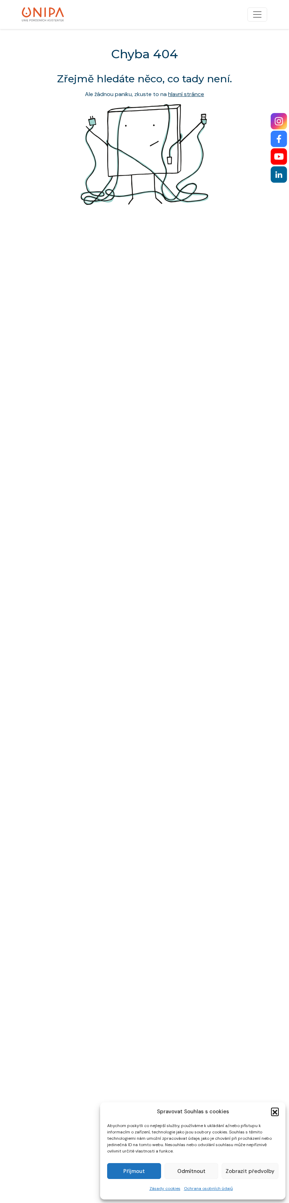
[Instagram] (279, 121)
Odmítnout (191, 1171)
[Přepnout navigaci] (257, 14)
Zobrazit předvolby (250, 1171)
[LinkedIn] (279, 174)
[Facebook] (279, 139)
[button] (274, 1111)
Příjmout (134, 1171)
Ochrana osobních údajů (208, 1188)
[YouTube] (279, 156)
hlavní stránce (186, 94)
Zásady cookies (164, 1188)
